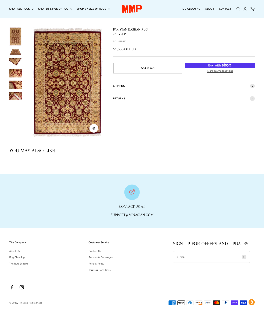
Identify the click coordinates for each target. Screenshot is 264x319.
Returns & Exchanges (101, 257)
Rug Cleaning (17, 257)
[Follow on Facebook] (11, 287)
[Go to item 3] (15, 62)
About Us (14, 251)
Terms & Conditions (100, 270)
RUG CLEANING (190, 9)
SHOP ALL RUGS (19, 9)
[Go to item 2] (15, 52)
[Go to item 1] (15, 37)
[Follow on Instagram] (21, 287)
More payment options (220, 71)
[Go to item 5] (15, 85)
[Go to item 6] (15, 96)
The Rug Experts (18, 263)
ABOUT (209, 9)
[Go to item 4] (15, 74)
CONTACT (225, 9)
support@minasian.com (132, 215)
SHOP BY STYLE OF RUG (53, 9)
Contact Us (95, 251)
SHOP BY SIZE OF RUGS (91, 9)
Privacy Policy (96, 263)
